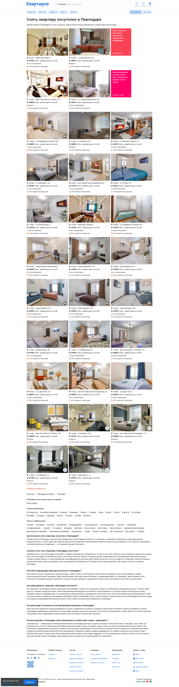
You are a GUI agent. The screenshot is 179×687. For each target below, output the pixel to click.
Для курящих (62, 524)
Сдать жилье (96, 654)
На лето (60, 515)
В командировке (75, 524)
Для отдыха (130, 531)
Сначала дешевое (107, 524)
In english (140, 531)
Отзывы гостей (75, 666)
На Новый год (32, 512)
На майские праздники (48, 512)
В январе (63, 512)
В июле (116, 512)
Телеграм (139, 662)
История (115, 658)
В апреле (92, 512)
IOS (28, 658)
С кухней (46, 528)
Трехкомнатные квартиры (59, 531)
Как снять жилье (76, 654)
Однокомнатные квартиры (134, 528)
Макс (138, 654)
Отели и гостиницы (100, 531)
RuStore (38, 658)
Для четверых (90, 528)
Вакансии (115, 666)
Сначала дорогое (91, 524)
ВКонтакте (140, 658)
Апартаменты (77, 531)
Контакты (51, 658)
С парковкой (131, 524)
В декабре (50, 515)
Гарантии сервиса (76, 658)
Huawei (35, 658)
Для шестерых (116, 528)
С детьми (120, 524)
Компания (116, 654)
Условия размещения (99, 658)
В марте (83, 512)
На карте (30, 524)
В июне (108, 512)
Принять (30, 681)
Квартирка (39, 4)
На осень (68, 515)
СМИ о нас (116, 662)
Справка (51, 654)
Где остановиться (116, 531)
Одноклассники (142, 666)
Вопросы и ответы (77, 662)
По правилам (7, 682)
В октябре (30, 515)
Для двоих (68, 528)
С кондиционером (34, 528)
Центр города (32, 503)
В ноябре (40, 515)
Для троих (78, 528)
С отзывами (57, 528)
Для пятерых (103, 528)
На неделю (40, 524)
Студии (87, 531)
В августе (125, 512)
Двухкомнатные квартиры (37, 531)
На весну (87, 515)
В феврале (74, 512)
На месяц (50, 524)
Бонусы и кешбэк (76, 671)
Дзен (138, 671)
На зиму (78, 515)
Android (31, 658)
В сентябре (136, 512)
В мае (101, 512)
